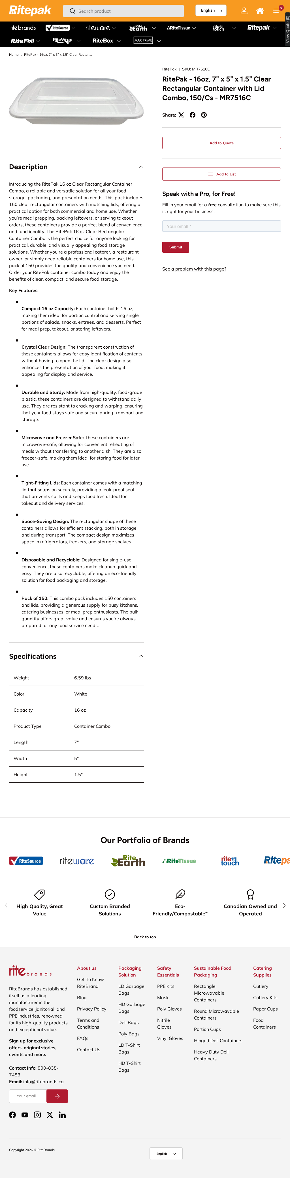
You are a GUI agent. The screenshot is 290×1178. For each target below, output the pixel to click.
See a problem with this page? (194, 269)
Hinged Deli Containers (218, 1040)
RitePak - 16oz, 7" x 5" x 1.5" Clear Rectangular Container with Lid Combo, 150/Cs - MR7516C (58, 54)
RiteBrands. (46, 1150)
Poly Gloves (169, 1009)
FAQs (82, 1038)
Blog (82, 997)
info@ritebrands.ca (43, 1081)
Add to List (226, 174)
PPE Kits (165, 986)
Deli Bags (128, 1022)
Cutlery (260, 986)
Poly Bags (129, 1034)
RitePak (169, 69)
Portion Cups (207, 1029)
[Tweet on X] (181, 115)
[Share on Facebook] (192, 115)
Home (14, 54)
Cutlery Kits (265, 997)
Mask (163, 997)
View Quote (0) (287, 29)
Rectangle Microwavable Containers (209, 993)
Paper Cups (265, 1009)
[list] (76, 101)
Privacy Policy (91, 1009)
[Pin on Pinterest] (204, 115)
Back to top (145, 936)
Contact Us (88, 1049)
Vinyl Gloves (170, 1038)
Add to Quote (222, 143)
